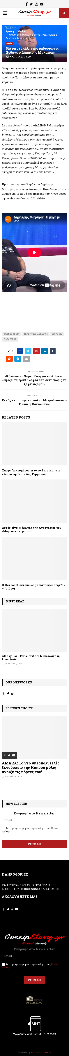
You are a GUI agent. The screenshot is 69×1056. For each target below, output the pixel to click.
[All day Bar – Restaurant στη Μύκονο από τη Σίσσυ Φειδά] (34, 630)
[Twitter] (31, 4)
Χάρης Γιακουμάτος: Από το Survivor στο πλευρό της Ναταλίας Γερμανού (31, 472)
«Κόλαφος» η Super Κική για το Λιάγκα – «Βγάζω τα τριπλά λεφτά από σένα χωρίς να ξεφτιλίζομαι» (34, 380)
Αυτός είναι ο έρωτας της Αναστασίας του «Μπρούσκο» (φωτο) (31, 529)
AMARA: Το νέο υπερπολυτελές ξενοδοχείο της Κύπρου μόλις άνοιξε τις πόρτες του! (31, 767)
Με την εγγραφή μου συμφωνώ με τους (30, 830)
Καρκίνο (57, 334)
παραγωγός (10, 339)
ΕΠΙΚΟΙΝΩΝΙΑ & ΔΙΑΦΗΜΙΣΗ (40, 889)
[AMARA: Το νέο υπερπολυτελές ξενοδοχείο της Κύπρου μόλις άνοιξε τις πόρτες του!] (34, 737)
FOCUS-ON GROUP (41, 1052)
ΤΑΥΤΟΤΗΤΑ (10, 885)
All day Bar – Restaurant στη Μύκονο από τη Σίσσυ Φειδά (31, 657)
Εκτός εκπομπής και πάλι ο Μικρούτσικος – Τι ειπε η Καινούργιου (34, 402)
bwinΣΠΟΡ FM (11, 334)
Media (9, 43)
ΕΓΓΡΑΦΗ (34, 844)
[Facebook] (27, 4)
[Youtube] (41, 4)
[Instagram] (36, 4)
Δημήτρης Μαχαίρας (36, 334)
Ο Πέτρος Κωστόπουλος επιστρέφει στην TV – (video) (34, 586)
